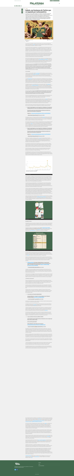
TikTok (19, 5)
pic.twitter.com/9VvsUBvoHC (45, 113)
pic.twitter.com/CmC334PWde (32, 265)
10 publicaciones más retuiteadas (41, 196)
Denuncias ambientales (41, 465)
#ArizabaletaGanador (31, 324)
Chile (38, 418)
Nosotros (40, 462)
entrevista (46, 310)
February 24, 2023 (41, 115)
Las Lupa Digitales (41, 59)
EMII (31, 457)
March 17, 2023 (40, 299)
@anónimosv (39, 229)
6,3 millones (48, 84)
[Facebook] (17, 469)
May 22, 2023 (43, 326)
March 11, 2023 (41, 267)
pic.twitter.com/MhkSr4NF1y (39, 297)
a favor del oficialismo (33, 230)
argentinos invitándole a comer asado (37, 421)
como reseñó (37, 73)
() (27, 41)
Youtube (21, 5)
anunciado (48, 436)
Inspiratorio (46, 59)
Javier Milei (34, 304)
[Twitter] (15, 469)
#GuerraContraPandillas (35, 113)
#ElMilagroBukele (30, 262)
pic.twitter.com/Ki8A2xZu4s (40, 324)
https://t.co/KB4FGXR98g (44, 264)
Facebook (16, 5)
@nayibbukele (30, 78)
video (34, 44)
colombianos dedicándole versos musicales (38, 420)
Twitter (14, 5)
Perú (40, 418)
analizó (46, 423)
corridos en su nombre (28, 421)
